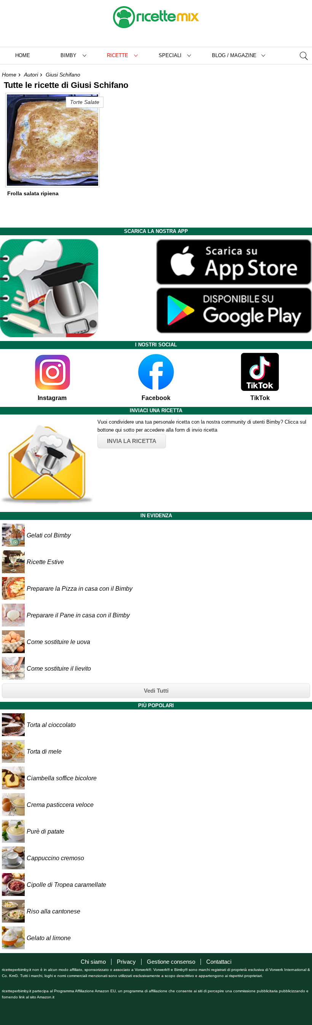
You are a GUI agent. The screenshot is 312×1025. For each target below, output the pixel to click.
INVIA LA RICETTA (131, 441)
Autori (31, 75)
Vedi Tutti (156, 690)
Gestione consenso (171, 961)
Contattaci (218, 961)
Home (22, 55)
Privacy (126, 961)
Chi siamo (93, 961)
